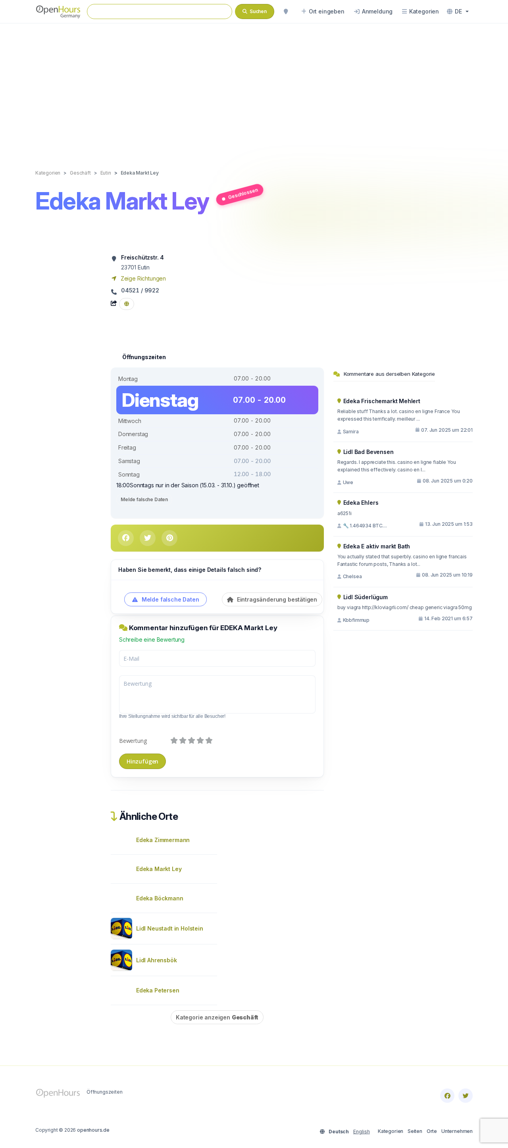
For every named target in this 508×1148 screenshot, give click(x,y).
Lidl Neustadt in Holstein (169, 928)
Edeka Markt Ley (158, 868)
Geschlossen (242, 193)
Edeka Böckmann (159, 898)
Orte (432, 1131)
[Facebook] (447, 1095)
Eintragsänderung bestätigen (276, 599)
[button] (458, 11)
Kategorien (390, 1131)
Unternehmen (457, 1131)
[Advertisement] (254, 88)
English (361, 1132)
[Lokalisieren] (285, 11)
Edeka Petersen (157, 990)
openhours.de (93, 1130)
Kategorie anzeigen (217, 1017)
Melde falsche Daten (144, 499)
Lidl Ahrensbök (156, 960)
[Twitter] (465, 1095)
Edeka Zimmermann (163, 839)
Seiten (415, 1131)
